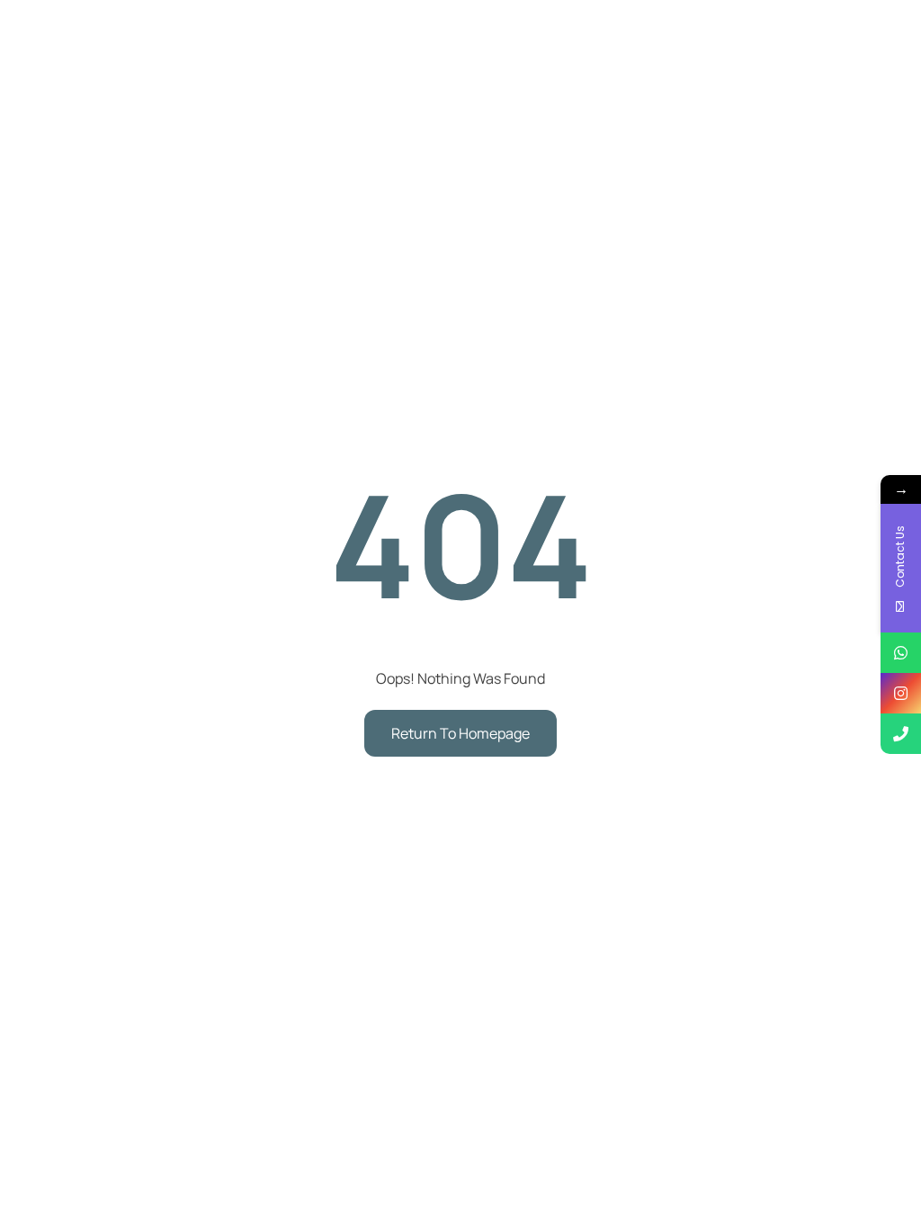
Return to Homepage (460, 733)
